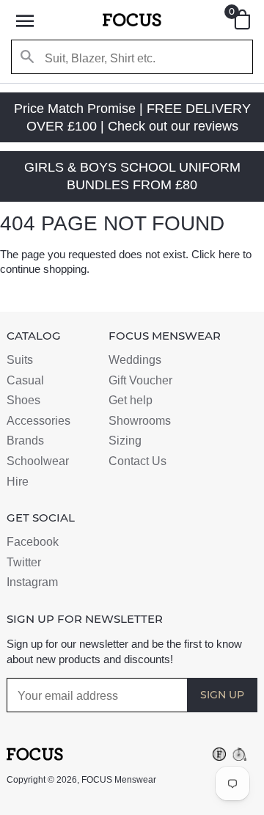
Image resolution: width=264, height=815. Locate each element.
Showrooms (140, 420)
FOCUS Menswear (118, 780)
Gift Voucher (140, 380)
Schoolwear (38, 461)
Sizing (125, 440)
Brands (25, 440)
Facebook (33, 542)
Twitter (24, 562)
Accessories (38, 420)
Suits (20, 360)
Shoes (23, 400)
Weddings (135, 360)
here (229, 254)
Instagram (32, 582)
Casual (25, 380)
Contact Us (137, 461)
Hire (18, 481)
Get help (131, 400)
